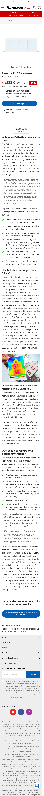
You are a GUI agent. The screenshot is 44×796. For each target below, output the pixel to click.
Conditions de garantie (21, 130)
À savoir (5, 648)
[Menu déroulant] (3, 7)
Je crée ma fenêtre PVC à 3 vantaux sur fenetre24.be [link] (21, 613)
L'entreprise (6, 642)
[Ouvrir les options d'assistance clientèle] (37, 786)
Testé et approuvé (9, 663)
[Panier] (39, 7)
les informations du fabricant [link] (15, 631)
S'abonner (33, 674)
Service (5, 637)
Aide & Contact (8, 653)
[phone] (34, 7)
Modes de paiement (10, 658)
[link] (21, 47)
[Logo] (18, 7)
